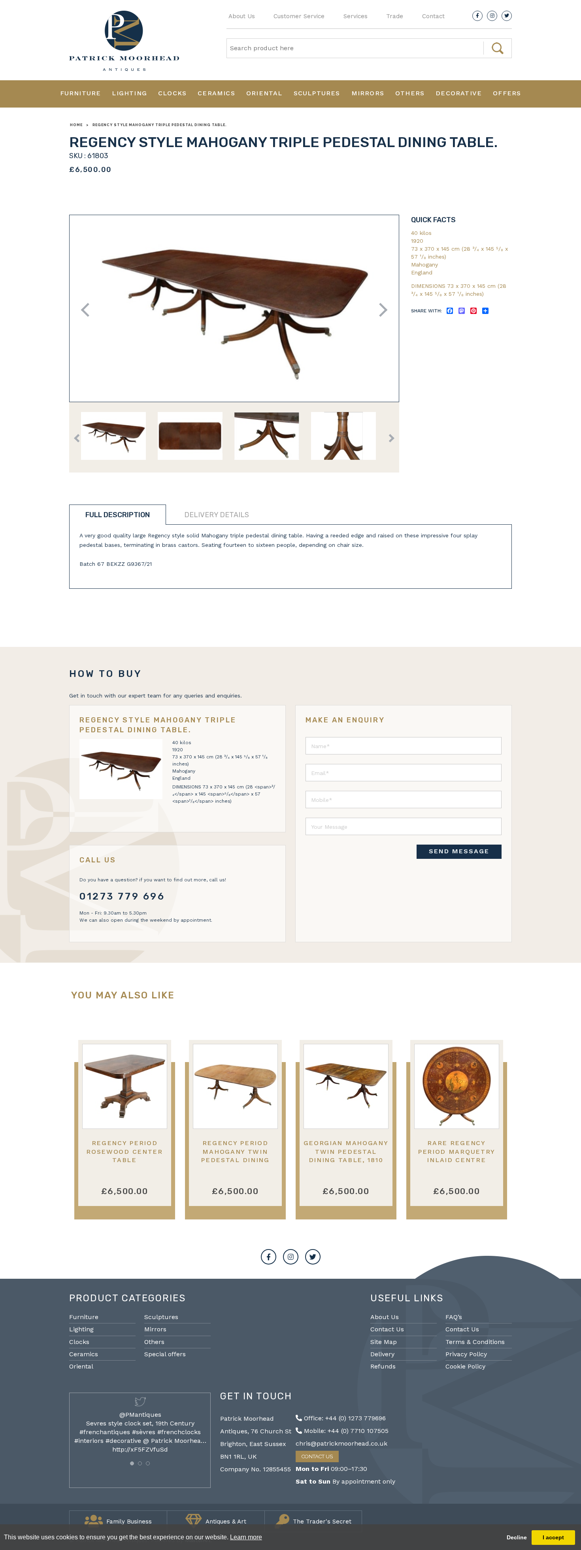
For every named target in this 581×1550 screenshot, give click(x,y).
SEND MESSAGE (459, 851)
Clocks (172, 93)
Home (76, 125)
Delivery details (216, 514)
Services (355, 16)
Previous (88, 310)
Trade (394, 16)
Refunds (383, 1366)
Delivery (382, 1354)
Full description (117, 514)
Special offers (165, 1354)
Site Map (383, 1342)
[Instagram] (492, 16)
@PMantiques (140, 1414)
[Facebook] (477, 16)
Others (409, 93)
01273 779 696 (122, 896)
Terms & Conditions (475, 1342)
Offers (507, 93)
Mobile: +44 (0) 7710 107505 (345, 1431)
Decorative (459, 93)
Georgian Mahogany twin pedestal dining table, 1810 (346, 1151)
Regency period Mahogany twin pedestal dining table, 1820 (235, 1155)
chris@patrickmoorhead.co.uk (341, 1443)
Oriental (264, 93)
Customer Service (299, 16)
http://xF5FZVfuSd (140, 1449)
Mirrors (367, 93)
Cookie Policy (465, 1366)
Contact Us (387, 1329)
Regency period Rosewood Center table (124, 1151)
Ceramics (216, 93)
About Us (241, 16)
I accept (553, 1537)
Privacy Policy (466, 1354)
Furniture (80, 93)
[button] (132, 1463)
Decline (517, 1537)
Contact (433, 16)
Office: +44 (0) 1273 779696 (344, 1418)
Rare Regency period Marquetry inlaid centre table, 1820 (456, 1155)
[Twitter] (507, 16)
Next (380, 310)
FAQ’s (453, 1317)
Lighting (129, 93)
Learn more (246, 1537)
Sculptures (317, 93)
